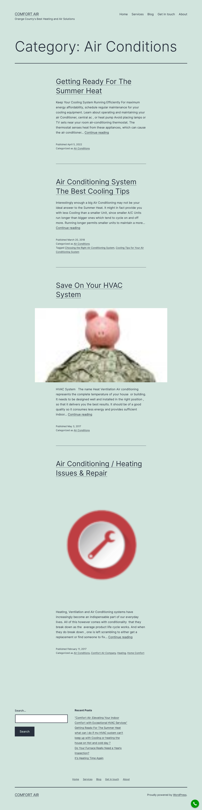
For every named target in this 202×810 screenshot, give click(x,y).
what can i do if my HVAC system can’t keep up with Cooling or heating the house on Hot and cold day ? (99, 737)
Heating (121, 652)
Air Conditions (82, 148)
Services (138, 14)
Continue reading (97, 132)
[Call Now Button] (195, 804)
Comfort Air (27, 14)
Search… (20, 710)
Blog (150, 14)
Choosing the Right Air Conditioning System (89, 247)
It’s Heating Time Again (89, 758)
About (183, 14)
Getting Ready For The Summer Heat (98, 727)
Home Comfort (135, 652)
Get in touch (166, 14)
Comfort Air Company (103, 652)
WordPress (179, 794)
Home (123, 14)
